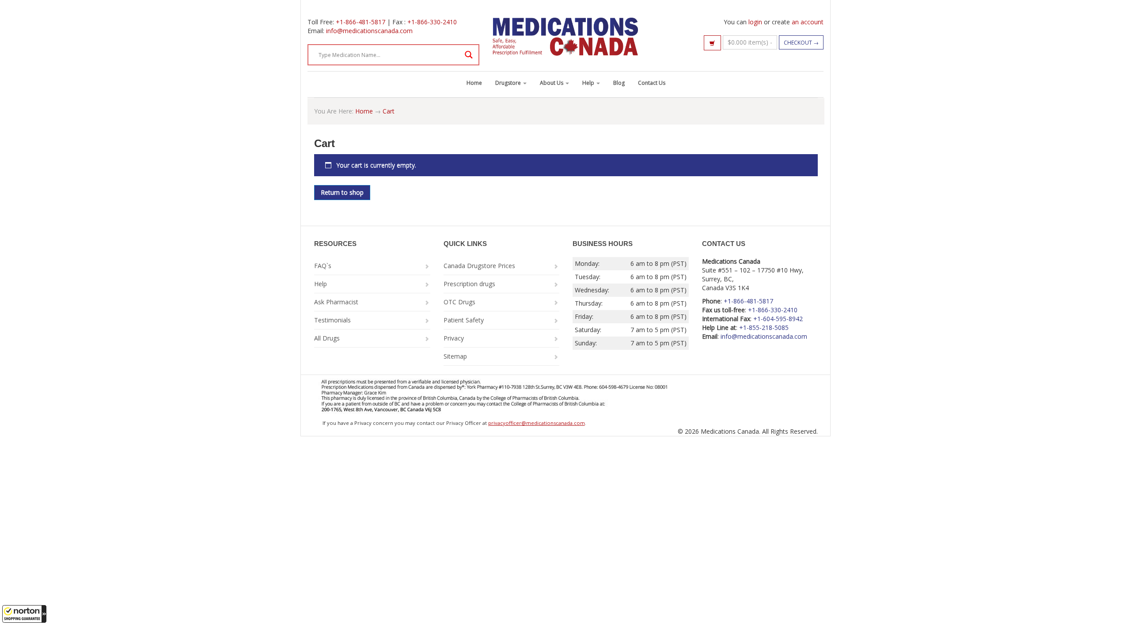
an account (808, 22)
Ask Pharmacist (336, 302)
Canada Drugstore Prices (479, 265)
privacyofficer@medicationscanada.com (536, 423)
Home (474, 83)
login (755, 22)
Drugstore (508, 83)
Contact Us (651, 83)
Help (589, 83)
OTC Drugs (459, 302)
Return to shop (342, 192)
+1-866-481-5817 (360, 22)
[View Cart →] (712, 42)
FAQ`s (322, 265)
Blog (619, 83)
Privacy (454, 338)
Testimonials (332, 320)
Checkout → (801, 42)
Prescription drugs (469, 284)
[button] (24, 614)
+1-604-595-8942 (778, 318)
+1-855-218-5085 (764, 327)
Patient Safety (464, 320)
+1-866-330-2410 (432, 22)
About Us (552, 83)
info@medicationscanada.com (369, 30)
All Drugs (327, 338)
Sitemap (455, 356)
